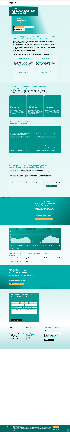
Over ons (27, 336)
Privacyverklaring (28, 338)
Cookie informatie (29, 339)
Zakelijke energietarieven (30, 334)
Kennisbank (28, 337)
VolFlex (32, 44)
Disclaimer (27, 340)
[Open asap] (68, 430)
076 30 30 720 (12, 328)
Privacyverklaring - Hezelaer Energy (50, 336)
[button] (9, 192)
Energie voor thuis (29, 332)
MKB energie (28, 328)
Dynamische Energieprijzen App (31, 335)
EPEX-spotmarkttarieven (40, 44)
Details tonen (14, 430)
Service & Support (29, 333)
